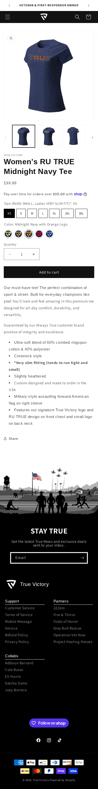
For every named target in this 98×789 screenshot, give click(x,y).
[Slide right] (92, 137)
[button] (7, 17)
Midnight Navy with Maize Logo (8, 234)
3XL (81, 213)
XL (54, 213)
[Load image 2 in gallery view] (48, 136)
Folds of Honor (66, 621)
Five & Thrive (64, 614)
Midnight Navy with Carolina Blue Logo (49, 234)
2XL (67, 213)
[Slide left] (5, 137)
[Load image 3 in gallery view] (74, 136)
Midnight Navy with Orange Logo (28, 234)
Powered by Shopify (62, 780)
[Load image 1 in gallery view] (23, 136)
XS (9, 213)
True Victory (41, 780)
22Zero (59, 608)
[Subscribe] (82, 558)
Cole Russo (14, 669)
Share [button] (13, 438)
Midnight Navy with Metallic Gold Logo (18, 234)
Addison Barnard (19, 662)
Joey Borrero (16, 690)
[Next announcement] (88, 5)
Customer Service (20, 608)
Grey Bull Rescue (68, 628)
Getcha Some (16, 683)
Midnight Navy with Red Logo (39, 234)
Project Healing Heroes (73, 641)
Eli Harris (13, 676)
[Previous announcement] (9, 5)
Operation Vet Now (70, 634)
